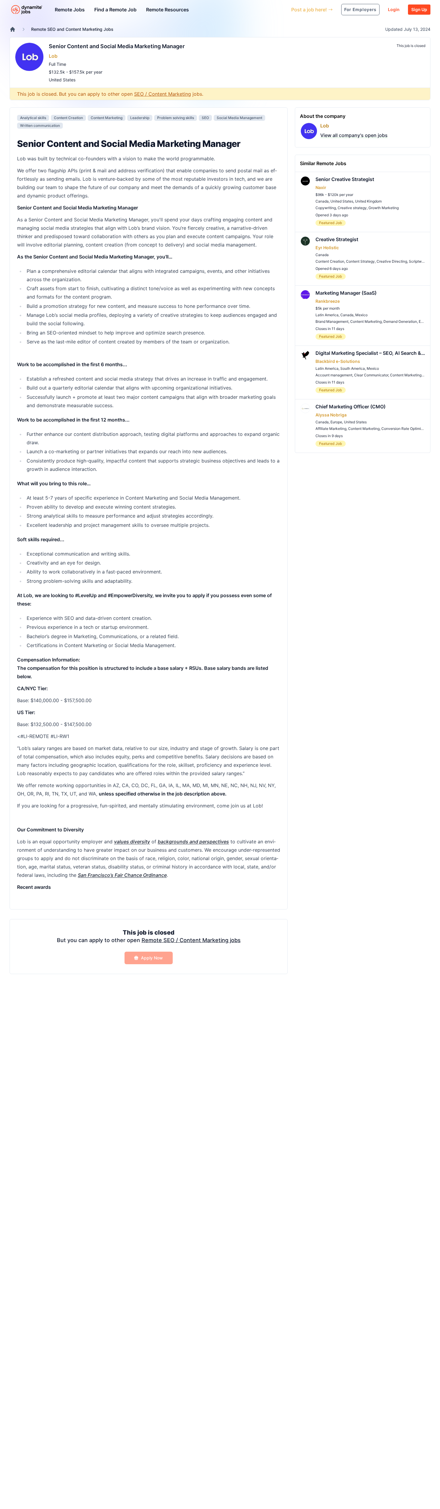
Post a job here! (309, 10)
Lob (53, 56)
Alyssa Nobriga (331, 414)
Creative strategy (352, 208)
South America (352, 368)
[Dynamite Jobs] (13, 29)
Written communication (40, 125)
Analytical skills (33, 117)
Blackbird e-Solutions (337, 361)
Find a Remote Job (115, 10)
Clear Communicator (371, 375)
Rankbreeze (327, 301)
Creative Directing (392, 261)
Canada (322, 201)
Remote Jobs (70, 10)
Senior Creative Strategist (344, 179)
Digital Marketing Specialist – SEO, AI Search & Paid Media (370, 353)
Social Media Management (239, 117)
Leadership (139, 117)
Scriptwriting (419, 261)
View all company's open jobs (354, 135)
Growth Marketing (383, 208)
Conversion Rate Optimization (406, 428)
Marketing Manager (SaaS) (346, 293)
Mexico (361, 315)
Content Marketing (106, 117)
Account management (333, 375)
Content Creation (68, 117)
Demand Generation (400, 321)
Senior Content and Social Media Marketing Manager (117, 46)
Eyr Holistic (327, 247)
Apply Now (152, 957)
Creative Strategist (336, 239)
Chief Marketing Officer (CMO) (350, 407)
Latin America (327, 315)
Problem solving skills (175, 117)
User (259, 9)
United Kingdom (368, 201)
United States (62, 79)
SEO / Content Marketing (162, 94)
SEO (205, 117)
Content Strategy (360, 261)
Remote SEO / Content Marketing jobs (191, 940)
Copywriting (325, 208)
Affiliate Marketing (330, 428)
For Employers (360, 9)
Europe (336, 422)
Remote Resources (167, 10)
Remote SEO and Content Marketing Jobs (72, 29)
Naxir (320, 187)
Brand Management (331, 321)
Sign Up (419, 9)
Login (394, 9)
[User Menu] (282, 9)
